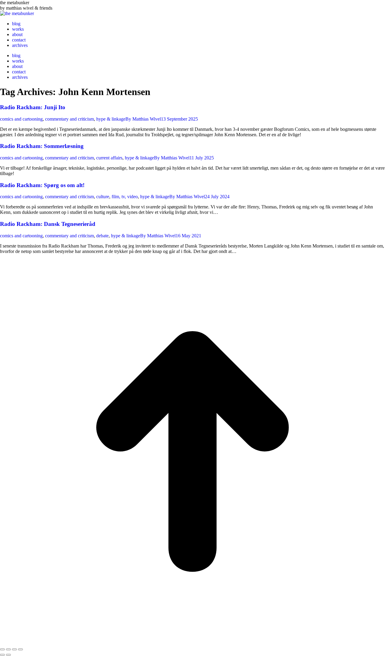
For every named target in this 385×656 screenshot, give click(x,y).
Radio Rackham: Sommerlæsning (42, 146)
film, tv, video (125, 196)
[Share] (8, 649)
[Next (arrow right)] (8, 655)
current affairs (109, 157)
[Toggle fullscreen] (14, 649)
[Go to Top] (192, 642)
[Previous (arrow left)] (2, 655)
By (143, 119)
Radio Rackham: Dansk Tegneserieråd (47, 224)
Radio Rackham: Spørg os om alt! (42, 185)
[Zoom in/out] (20, 649)
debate (102, 235)
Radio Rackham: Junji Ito (32, 107)
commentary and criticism (69, 119)
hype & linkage (110, 119)
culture (102, 196)
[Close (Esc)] (2, 649)
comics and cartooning (21, 119)
